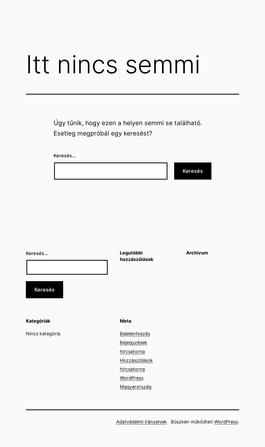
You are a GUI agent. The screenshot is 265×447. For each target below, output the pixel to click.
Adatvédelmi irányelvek (141, 421)
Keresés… (65, 155)
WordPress (226, 421)
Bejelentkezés (135, 333)
